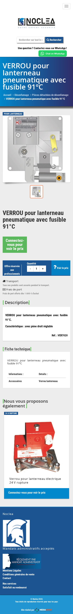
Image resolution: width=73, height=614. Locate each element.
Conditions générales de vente (18, 574)
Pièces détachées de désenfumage (50, 95)
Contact (7, 578)
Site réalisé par (28, 610)
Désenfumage (22, 95)
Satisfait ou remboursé (15, 587)
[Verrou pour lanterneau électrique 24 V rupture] (36, 457)
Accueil (7, 95)
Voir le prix (62, 268)
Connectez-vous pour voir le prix (15, 244)
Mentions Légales (12, 570)
